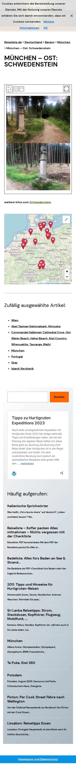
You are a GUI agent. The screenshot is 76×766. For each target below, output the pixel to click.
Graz (14, 362)
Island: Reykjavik (22, 368)
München (17, 350)
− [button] (67, 277)
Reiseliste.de (13, 42)
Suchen (59, 397)
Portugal (17, 356)
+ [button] (67, 271)
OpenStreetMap (53, 283)
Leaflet (40, 283)
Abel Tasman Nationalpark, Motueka (35, 326)
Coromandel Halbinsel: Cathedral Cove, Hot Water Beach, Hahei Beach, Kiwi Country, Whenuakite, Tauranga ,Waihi (41, 338)
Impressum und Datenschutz (38, 759)
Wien (14, 320)
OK (45, 28)
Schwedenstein (40, 202)
